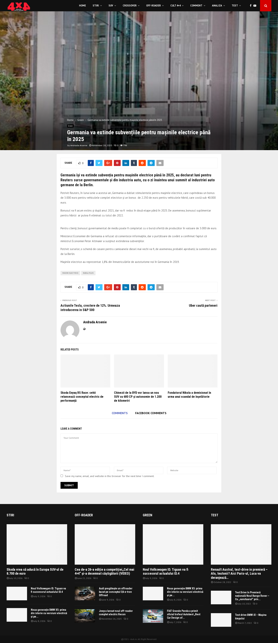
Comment (196, 5)
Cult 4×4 (175, 5)
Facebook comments (150, 413)
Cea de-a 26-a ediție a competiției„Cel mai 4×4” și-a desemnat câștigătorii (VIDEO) (104, 571)
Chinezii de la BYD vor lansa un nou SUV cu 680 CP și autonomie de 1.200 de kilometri (138, 396)
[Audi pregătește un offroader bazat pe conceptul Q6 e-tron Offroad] (85, 593)
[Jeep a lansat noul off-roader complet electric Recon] (85, 616)
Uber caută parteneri (203, 305)
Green (70, 126)
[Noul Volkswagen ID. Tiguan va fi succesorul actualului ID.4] (17, 593)
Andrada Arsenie (78, 145)
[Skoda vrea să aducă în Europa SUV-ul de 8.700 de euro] (37, 544)
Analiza (217, 5)
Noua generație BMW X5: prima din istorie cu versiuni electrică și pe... (49, 613)
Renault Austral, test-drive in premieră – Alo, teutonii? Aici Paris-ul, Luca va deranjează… (239, 573)
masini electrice (70, 273)
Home (82, 5)
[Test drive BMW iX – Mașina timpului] (221, 620)
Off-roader (153, 5)
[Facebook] (251, 6)
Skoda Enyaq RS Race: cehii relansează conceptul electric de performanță (82, 396)
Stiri (96, 5)
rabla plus (88, 273)
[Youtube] (255, 6)
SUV (111, 5)
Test (235, 5)
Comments (120, 413)
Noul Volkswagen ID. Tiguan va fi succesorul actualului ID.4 (165, 571)
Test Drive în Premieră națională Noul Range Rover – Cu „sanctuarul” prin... (252, 596)
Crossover (130, 5)
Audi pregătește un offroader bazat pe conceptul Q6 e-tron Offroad (115, 592)
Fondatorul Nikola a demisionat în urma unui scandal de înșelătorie (189, 394)
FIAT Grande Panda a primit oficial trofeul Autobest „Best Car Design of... (183, 614)
